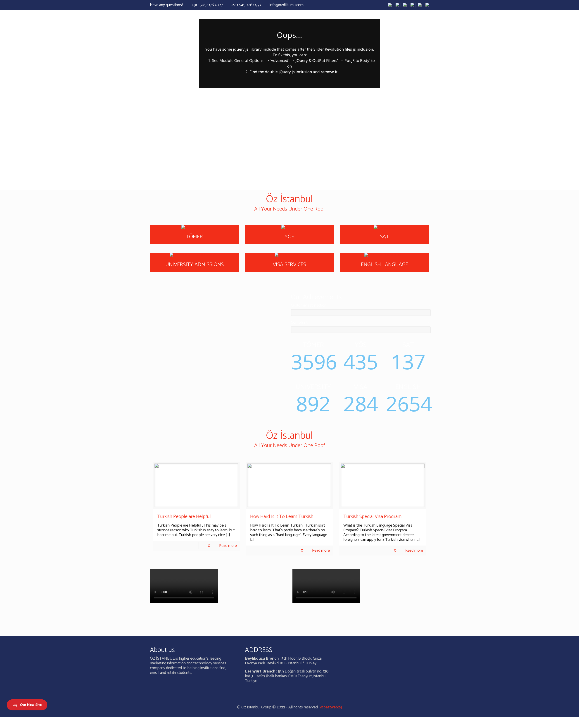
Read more (228, 545)
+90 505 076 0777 (207, 5)
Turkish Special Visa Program (372, 517)
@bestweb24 (331, 707)
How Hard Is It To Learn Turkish (281, 517)
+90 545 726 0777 (246, 5)
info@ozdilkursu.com (287, 5)
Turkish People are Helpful (184, 517)
